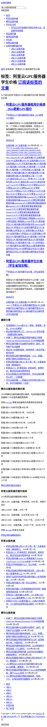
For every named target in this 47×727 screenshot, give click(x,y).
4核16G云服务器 (18, 58)
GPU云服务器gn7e (34, 161)
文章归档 (10, 705)
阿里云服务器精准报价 (11, 535)
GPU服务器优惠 (31, 173)
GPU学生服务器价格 (27, 164)
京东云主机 (11, 25)
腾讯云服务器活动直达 (11, 485)
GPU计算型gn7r (18, 194)
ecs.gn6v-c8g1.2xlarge (25, 152)
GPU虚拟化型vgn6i (25, 182)
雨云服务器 (11, 34)
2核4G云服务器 (18, 52)
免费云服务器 (12, 43)
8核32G (9, 702)
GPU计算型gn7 (16, 191)
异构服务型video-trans (33, 224)
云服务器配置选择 (14, 46)
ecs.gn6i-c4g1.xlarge (25, 150)
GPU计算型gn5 (21, 185)
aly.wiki (9, 530)
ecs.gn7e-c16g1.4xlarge (25, 155)
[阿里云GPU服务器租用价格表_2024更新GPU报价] (26, 118)
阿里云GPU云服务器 (23, 227)
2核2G (9, 687)
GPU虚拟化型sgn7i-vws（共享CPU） (22, 179)
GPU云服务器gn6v (18, 161)
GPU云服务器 (21, 145)
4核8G (9, 693)
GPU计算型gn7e (30, 191)
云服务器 (10, 145)
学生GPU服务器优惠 (15, 224)
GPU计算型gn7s (32, 194)
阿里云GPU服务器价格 (16, 240)
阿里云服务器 (12, 18)
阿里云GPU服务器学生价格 (28, 311)
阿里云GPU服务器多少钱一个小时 (23, 243)
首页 (8, 15)
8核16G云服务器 (18, 61)
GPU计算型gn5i (34, 185)
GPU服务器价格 (17, 173)
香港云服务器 (12, 37)
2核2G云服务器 (18, 49)
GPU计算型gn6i (23, 188)
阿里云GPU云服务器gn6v (27, 230)
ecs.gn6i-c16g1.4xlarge (22, 148)
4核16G (9, 696)
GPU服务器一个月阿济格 (19, 170)
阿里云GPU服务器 (26, 308)
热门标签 (10, 708)
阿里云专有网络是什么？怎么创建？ (22, 564)
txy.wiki (9, 402)
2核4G (9, 690)
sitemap (39, 713)
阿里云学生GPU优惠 (17, 249)
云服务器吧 (6, 3)
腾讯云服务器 (12, 22)
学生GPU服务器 (37, 221)
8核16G (9, 699)
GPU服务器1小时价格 (15, 167)
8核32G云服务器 (18, 64)
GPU (18, 158)
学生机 (9, 40)
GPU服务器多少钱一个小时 (30, 176)
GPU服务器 (41, 164)
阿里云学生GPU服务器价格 (20, 252)
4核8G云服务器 (18, 55)
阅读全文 (10, 140)
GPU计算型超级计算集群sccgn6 (27, 218)
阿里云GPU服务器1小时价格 (32, 237)
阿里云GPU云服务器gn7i (33, 234)
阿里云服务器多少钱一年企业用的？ (22, 583)
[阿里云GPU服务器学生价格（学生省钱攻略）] (26, 275)
